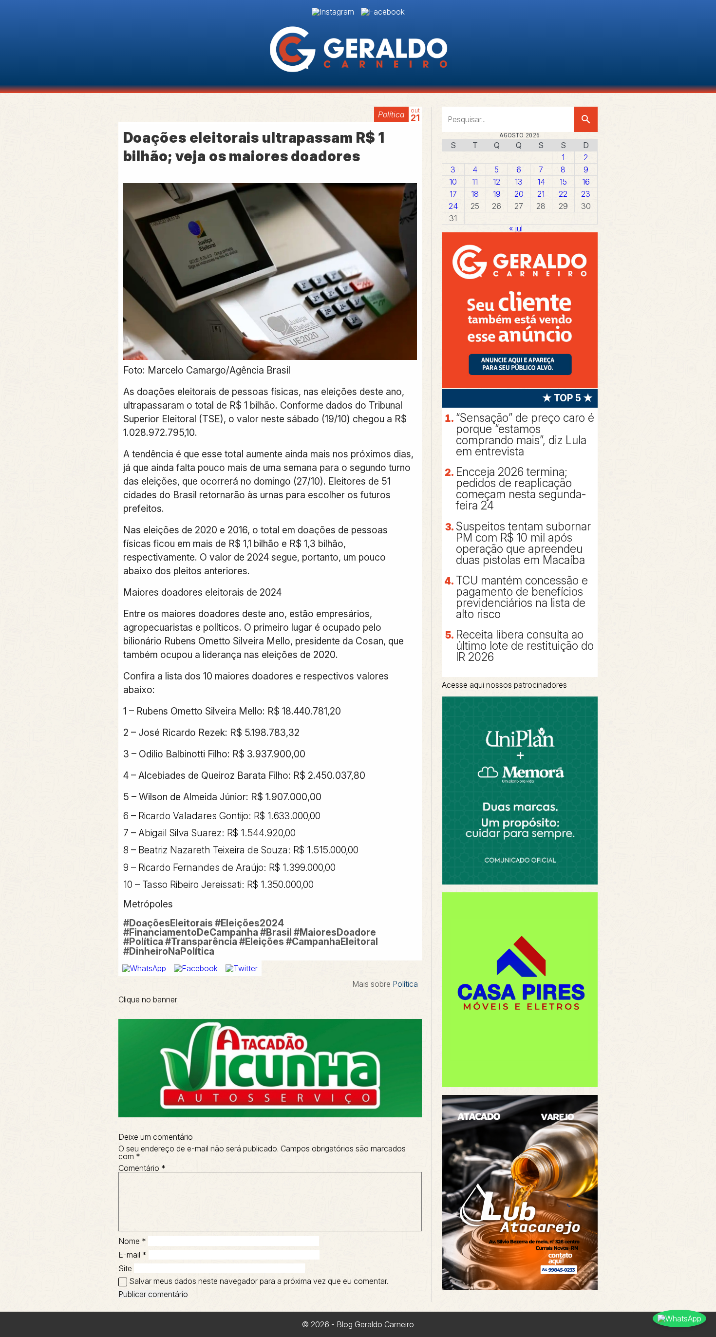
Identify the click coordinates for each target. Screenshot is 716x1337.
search (586, 119)
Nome (132, 1241)
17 (453, 194)
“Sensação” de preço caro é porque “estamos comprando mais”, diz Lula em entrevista (525, 434)
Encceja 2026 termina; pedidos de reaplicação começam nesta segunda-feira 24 (521, 488)
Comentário (142, 1168)
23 (585, 194)
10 (453, 182)
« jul (516, 228)
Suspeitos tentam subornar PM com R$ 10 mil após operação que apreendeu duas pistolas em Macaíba (523, 543)
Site (125, 1268)
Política (391, 114)
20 (519, 194)
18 (475, 194)
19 (497, 194)
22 (563, 194)
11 (475, 182)
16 (586, 182)
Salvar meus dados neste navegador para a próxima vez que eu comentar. (258, 1281)
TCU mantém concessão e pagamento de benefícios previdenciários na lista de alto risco (522, 597)
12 (496, 182)
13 (519, 182)
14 (541, 182)
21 (541, 194)
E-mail (132, 1255)
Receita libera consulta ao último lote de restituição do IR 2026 (525, 646)
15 (563, 182)
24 (453, 206)
